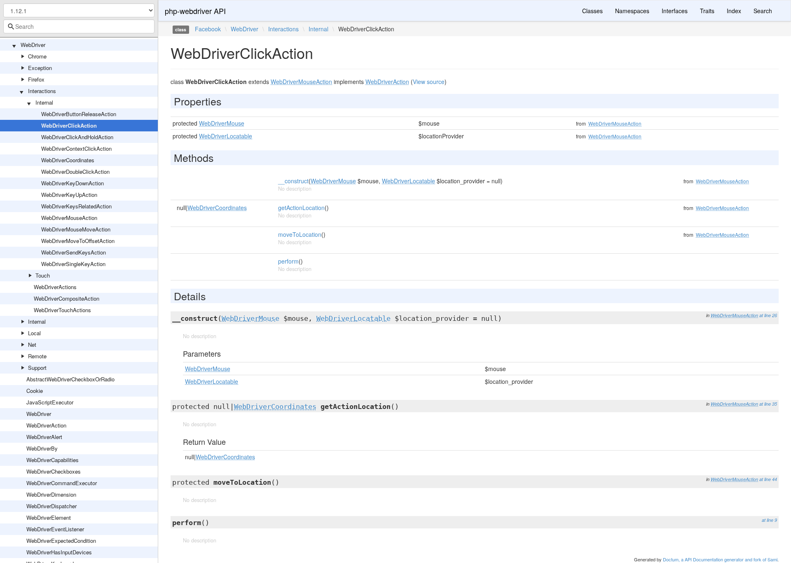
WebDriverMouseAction (69, 218)
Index (734, 11)
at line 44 (768, 479)
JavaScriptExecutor (49, 402)
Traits (707, 11)
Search (763, 11)
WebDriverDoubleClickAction (75, 171)
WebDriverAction (46, 425)
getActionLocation (301, 207)
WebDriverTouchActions (62, 310)
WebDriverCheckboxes (53, 471)
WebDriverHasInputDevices (59, 552)
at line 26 (768, 315)
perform (288, 261)
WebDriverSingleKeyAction (73, 264)
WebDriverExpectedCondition (61, 540)
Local (34, 333)
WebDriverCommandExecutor (61, 483)
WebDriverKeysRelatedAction (76, 206)
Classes (592, 11)
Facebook (208, 29)
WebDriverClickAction (69, 125)
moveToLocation (299, 234)
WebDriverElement (48, 517)
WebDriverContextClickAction (76, 148)
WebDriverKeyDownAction (72, 183)
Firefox (36, 79)
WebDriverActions (55, 287)
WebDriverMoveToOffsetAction (78, 241)
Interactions (42, 91)
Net (32, 344)
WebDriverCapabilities (52, 460)
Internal (44, 102)
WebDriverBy (42, 448)
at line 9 (769, 520)
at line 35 (768, 404)
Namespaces (632, 11)
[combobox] (78, 26)
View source (429, 81)
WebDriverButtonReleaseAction (78, 114)
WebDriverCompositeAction (66, 298)
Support (37, 367)
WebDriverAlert (44, 437)
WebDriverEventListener (55, 529)
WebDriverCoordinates (67, 160)
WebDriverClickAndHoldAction (77, 137)
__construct (293, 181)
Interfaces (675, 11)
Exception (40, 68)
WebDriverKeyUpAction (69, 195)
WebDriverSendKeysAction (73, 252)
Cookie (34, 391)
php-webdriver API (195, 10)
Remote (37, 356)
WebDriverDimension (51, 494)
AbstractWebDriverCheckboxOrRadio (70, 379)
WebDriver (33, 45)
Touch (42, 275)
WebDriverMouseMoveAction (75, 229)
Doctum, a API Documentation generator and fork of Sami (720, 559)
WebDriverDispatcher (51, 506)
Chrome (37, 56)
